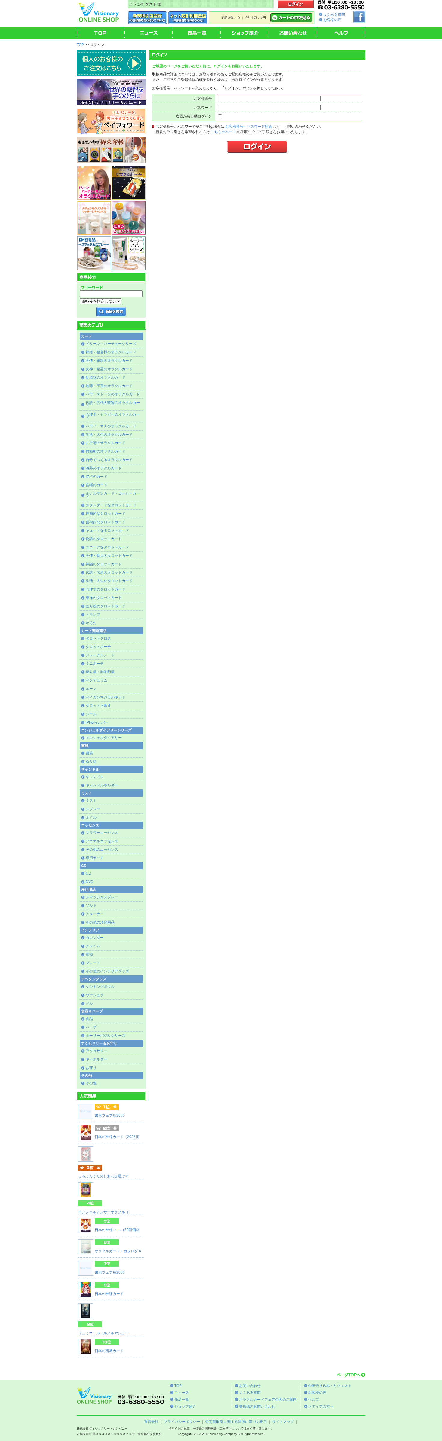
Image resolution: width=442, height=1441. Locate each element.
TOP (80, 45)
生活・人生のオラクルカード (109, 434)
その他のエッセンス (102, 849)
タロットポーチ (98, 647)
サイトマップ (283, 1422)
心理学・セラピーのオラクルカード (113, 416)
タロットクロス (98, 638)
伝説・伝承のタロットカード (109, 572)
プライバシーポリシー (182, 1422)
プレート (93, 963)
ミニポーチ (95, 663)
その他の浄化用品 (100, 922)
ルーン (91, 689)
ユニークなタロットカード (107, 547)
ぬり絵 (91, 761)
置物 (89, 954)
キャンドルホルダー (102, 785)
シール (91, 714)
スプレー (93, 809)
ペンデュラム (96, 680)
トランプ (93, 614)
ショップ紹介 (185, 1406)
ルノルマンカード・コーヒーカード (113, 495)
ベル (89, 1003)
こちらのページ (223, 132)
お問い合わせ (250, 1386)
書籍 (89, 753)
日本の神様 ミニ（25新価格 (117, 1230)
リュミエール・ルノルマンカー (103, 1333)
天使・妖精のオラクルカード (109, 361)
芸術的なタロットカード (105, 522)
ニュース (181, 1393)
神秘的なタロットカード (105, 513)
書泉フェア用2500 (110, 1115)
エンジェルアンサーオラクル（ (103, 1212)
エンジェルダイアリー (104, 738)
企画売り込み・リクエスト (329, 1386)
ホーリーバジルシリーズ (105, 1035)
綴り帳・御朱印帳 (100, 672)
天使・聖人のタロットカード (109, 556)
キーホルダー (96, 1059)
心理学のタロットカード (105, 589)
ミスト (91, 800)
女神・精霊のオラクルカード (109, 369)
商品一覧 (181, 1399)
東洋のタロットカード (104, 598)
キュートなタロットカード (107, 530)
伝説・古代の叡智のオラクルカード (113, 404)
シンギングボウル (100, 987)
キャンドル (95, 777)
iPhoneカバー (97, 722)
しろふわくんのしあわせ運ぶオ (103, 1176)
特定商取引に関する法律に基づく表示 (236, 1422)
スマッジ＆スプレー (102, 897)
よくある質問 (334, 14)
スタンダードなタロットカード (111, 505)
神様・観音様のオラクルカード (111, 352)
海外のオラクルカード (104, 468)
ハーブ (91, 1027)
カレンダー (95, 938)
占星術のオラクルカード (105, 443)
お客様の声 (332, 20)
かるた (91, 623)
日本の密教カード (109, 1351)
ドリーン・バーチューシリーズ (111, 344)
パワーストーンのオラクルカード (113, 394)
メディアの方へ (320, 1406)
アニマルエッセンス (102, 841)
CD (88, 873)
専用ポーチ (95, 858)
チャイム (93, 946)
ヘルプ (313, 1399)
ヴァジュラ (95, 995)
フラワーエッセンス (102, 833)
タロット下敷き (98, 706)
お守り (91, 1068)
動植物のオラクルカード (105, 377)
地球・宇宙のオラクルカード (109, 386)
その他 (91, 1083)
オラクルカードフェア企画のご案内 (268, 1399)
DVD (90, 882)
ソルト (91, 905)
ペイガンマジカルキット (105, 697)
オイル (91, 817)
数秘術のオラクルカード (105, 451)
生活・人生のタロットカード (109, 581)
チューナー (95, 914)
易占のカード (96, 477)
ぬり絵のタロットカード (105, 606)
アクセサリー (96, 1051)
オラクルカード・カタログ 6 (118, 1251)
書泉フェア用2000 (110, 1272)
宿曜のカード (96, 485)
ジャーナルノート (100, 655)
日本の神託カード (109, 1294)
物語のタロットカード (104, 539)
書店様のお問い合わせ (257, 1406)
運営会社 (151, 1422)
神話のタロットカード (104, 564)
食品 (89, 1019)
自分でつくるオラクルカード (109, 460)
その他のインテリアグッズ (107, 971)
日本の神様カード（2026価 (117, 1137)
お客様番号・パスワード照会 (248, 126)
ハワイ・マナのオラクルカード (111, 426)
